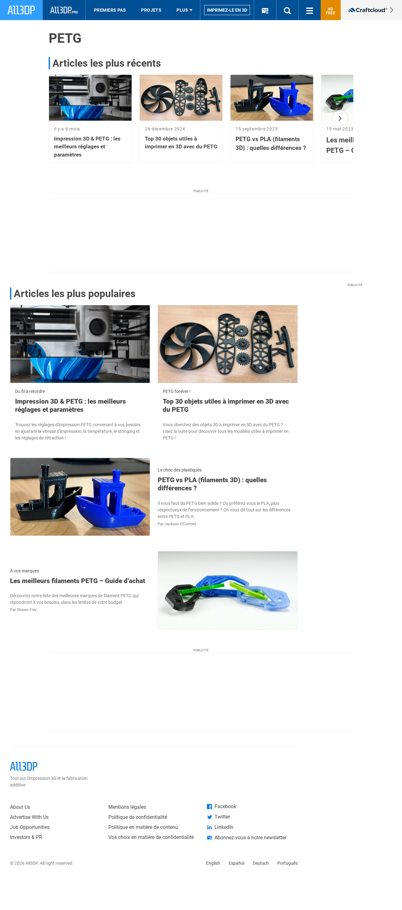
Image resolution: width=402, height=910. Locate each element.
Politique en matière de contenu (143, 827)
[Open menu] (310, 10)
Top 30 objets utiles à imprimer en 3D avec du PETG (226, 405)
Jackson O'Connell (180, 524)
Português (287, 863)
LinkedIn (224, 827)
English (213, 863)
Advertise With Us (29, 817)
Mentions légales (127, 807)
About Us (20, 807)
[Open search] (287, 10)
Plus (182, 10)
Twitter (222, 817)
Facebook (225, 806)
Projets (151, 10)
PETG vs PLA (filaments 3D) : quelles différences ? (212, 484)
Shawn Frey (27, 610)
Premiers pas (110, 10)
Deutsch (261, 863)
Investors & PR (26, 837)
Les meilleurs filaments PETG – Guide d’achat (77, 581)
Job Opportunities (30, 827)
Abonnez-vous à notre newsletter (250, 838)
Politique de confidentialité (137, 817)
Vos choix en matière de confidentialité (151, 837)
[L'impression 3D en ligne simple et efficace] (371, 10)
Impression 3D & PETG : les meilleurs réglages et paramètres (70, 405)
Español (236, 863)
